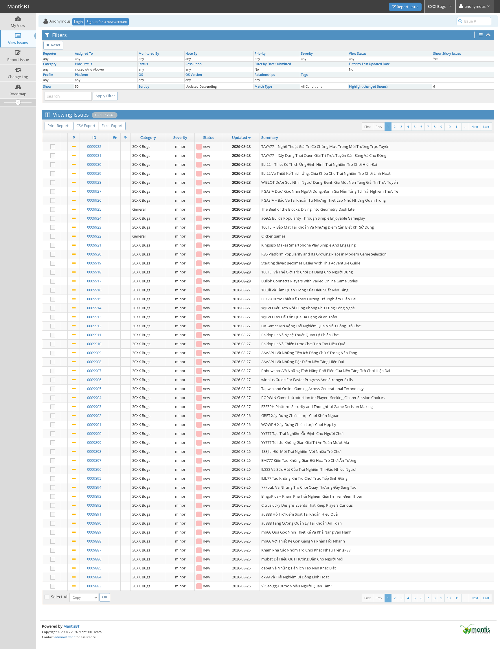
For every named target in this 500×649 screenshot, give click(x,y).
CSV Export (85, 125)
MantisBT (71, 626)
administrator (64, 637)
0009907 (94, 370)
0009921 (94, 245)
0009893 (94, 496)
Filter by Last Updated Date (369, 64)
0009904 (94, 397)
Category (49, 64)
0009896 (94, 469)
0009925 (94, 209)
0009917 (94, 281)
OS (141, 75)
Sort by (144, 86)
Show (47, 86)
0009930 (94, 164)
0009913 (94, 316)
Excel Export (112, 125)
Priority (260, 54)
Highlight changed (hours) (368, 86)
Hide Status (83, 64)
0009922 (94, 236)
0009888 (94, 541)
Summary (269, 137)
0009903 (94, 406)
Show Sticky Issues (447, 54)
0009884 (94, 577)
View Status (357, 54)
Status (143, 64)
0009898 (94, 451)
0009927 (94, 191)
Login (78, 21)
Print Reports (58, 125)
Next (474, 126)
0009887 (94, 550)
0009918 (94, 272)
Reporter (49, 54)
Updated (239, 137)
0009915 (94, 298)
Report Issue (407, 6)
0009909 (94, 352)
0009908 (94, 361)
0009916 (94, 290)
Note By (191, 54)
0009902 (94, 415)
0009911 (94, 334)
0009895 (94, 478)
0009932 (94, 146)
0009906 (94, 379)
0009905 (94, 388)
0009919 (94, 263)
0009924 (94, 218)
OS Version (193, 75)
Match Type (263, 86)
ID (94, 137)
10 (449, 126)
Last (486, 126)
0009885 (94, 568)
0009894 (94, 487)
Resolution (193, 64)
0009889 (94, 532)
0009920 (94, 254)
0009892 (94, 505)
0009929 (94, 173)
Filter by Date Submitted (273, 64)
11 (457, 126)
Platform (81, 75)
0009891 (94, 514)
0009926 (94, 200)
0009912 (94, 325)
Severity (307, 54)
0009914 (94, 307)
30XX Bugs (437, 6)
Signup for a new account (107, 21)
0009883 (94, 586)
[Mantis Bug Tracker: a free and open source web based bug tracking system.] (475, 628)
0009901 (94, 424)
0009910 (94, 343)
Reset (55, 44)
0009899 (94, 442)
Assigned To (84, 54)
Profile (48, 75)
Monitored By (149, 54)
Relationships (265, 75)
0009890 (94, 523)
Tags (304, 75)
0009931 (94, 155)
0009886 (94, 559)
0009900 (94, 433)
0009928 (94, 182)
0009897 (94, 460)
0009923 (94, 227)
